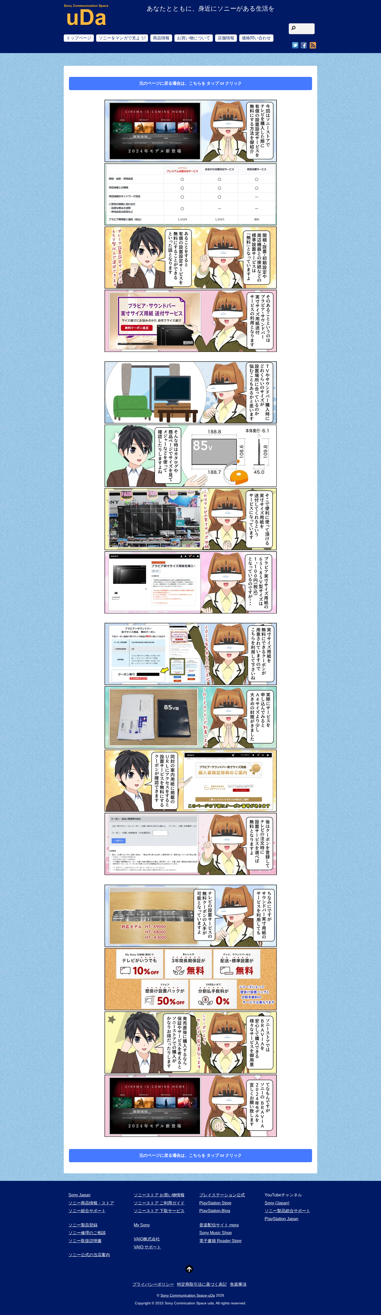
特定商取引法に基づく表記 (202, 1284)
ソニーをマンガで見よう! (122, 38)
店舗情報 (226, 38)
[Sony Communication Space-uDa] (86, 21)
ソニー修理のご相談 (87, 1233)
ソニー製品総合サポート (287, 1211)
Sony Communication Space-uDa (187, 1295)
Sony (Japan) (277, 1203)
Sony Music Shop (215, 1233)
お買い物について (193, 38)
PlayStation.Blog (214, 1211)
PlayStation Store (215, 1203)
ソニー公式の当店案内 (89, 1255)
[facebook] (304, 45)
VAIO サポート (147, 1247)
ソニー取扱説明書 (85, 1241)
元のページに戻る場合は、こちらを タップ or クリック (190, 83)
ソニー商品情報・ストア (91, 1203)
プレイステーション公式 (222, 1195)
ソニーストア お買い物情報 (159, 1195)
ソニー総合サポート (87, 1211)
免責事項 (238, 1284)
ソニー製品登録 (82, 1225)
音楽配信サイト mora (219, 1225)
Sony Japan (79, 1195)
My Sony (142, 1225)
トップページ (78, 38)
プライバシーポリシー (153, 1284)
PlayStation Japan (281, 1219)
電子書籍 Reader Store (220, 1241)
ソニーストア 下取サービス (159, 1211)
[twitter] (295, 45)
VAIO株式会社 (147, 1239)
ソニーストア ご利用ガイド (159, 1203)
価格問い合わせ (256, 38)
